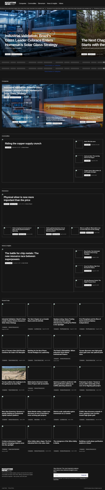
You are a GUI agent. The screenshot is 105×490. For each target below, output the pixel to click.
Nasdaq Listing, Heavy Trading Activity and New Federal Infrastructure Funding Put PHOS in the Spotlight (64, 321)
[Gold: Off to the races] (88, 146)
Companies (7, 54)
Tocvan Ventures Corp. (13, 360)
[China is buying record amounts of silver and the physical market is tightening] (19, 231)
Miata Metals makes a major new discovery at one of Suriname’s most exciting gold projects (39, 413)
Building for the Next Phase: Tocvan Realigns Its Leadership (38, 351)
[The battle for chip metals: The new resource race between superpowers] (52, 270)
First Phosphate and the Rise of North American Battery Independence (90, 321)
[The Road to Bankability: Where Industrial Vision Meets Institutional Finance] (65, 341)
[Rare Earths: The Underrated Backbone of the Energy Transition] (88, 256)
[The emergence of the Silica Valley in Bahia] (65, 432)
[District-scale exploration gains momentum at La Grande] (65, 402)
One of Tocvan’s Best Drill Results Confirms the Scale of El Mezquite (13, 351)
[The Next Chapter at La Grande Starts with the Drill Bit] (40, 310)
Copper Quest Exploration (14, 449)
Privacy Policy (83, 478)
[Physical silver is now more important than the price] (52, 215)
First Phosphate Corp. (57, 123)
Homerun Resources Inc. (17, 54)
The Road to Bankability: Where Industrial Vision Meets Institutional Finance (64, 352)
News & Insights (8, 263)
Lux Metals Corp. (91, 54)
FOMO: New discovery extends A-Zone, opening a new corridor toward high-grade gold (90, 413)
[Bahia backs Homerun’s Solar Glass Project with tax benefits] (40, 373)
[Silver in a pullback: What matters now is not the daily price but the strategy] (86, 231)
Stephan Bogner (13, 204)
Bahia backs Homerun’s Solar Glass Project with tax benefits (38, 383)
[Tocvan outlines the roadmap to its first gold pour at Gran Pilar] (14, 373)
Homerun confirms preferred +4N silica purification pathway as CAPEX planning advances (64, 384)
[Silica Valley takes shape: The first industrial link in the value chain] (40, 432)
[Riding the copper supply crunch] (52, 160)
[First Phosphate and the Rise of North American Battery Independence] (91, 310)
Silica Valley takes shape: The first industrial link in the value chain (39, 442)
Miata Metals (37, 419)
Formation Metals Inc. (90, 419)
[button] (95, 3)
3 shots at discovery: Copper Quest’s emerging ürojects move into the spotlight (13, 443)
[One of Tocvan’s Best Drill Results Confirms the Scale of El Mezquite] (14, 341)
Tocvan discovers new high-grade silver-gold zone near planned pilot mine (91, 352)
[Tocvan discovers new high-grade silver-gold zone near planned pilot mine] (91, 341)
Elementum (6, 204)
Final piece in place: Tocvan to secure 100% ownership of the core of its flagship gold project (90, 384)
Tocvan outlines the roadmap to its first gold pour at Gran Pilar (14, 383)
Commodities (8, 147)
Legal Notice (56, 479)
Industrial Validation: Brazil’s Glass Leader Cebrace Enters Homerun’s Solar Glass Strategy (14, 321)
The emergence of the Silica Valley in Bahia (65, 442)
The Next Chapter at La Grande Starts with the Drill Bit (38, 320)
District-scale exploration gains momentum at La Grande (64, 412)
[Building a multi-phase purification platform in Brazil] (91, 432)
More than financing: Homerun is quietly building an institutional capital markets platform (13, 413)
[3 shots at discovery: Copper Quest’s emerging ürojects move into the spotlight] (14, 432)
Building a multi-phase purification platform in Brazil (91, 442)
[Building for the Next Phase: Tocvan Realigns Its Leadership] (40, 341)
